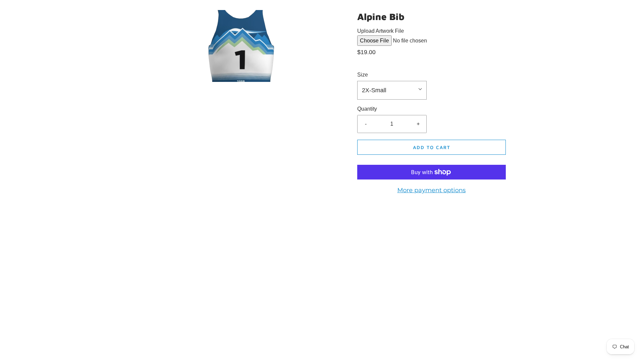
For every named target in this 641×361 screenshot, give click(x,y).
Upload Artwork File (380, 31)
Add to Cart (431, 147)
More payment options (431, 190)
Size (362, 75)
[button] (392, 90)
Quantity (367, 109)
